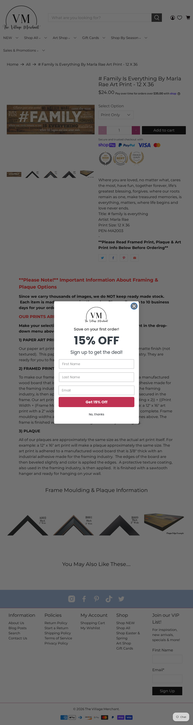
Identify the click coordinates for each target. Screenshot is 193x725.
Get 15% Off (96, 402)
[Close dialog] (134, 306)
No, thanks (96, 414)
